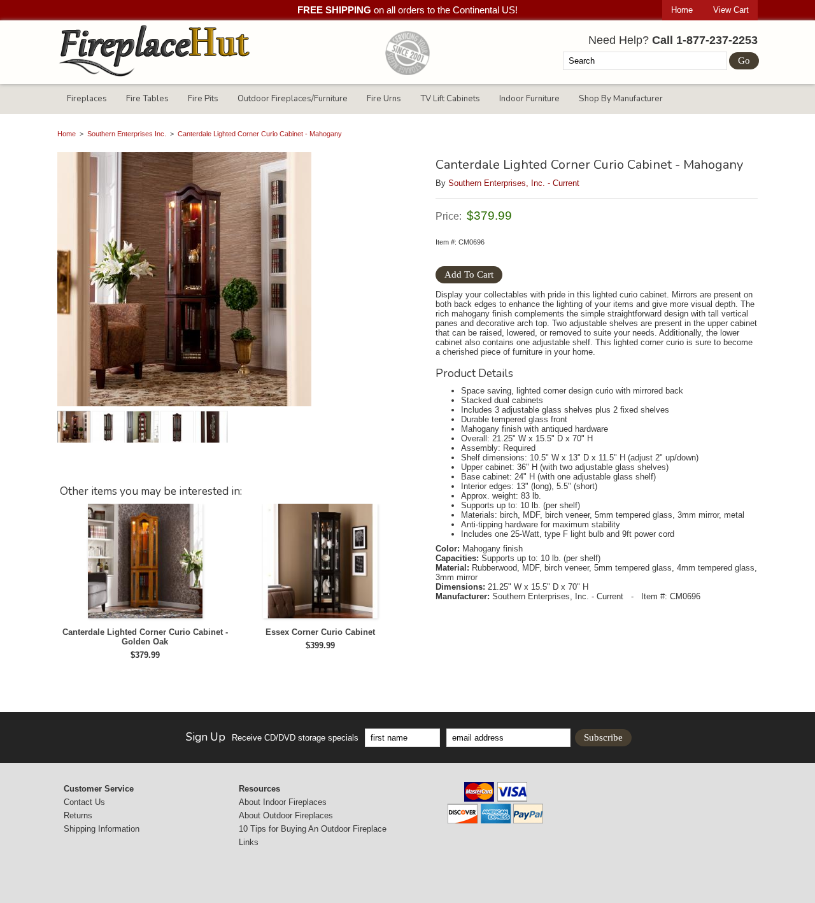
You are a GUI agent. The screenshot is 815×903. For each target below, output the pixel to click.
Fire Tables (147, 98)
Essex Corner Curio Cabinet (320, 632)
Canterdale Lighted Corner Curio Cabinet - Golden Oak (145, 636)
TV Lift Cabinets (450, 98)
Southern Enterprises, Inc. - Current (513, 183)
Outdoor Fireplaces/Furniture (292, 98)
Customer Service (99, 788)
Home (682, 10)
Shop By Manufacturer (621, 98)
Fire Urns (384, 98)
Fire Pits (203, 98)
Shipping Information (101, 829)
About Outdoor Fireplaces (286, 815)
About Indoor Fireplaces (283, 802)
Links (249, 842)
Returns (78, 815)
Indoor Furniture (529, 98)
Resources (259, 788)
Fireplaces (87, 98)
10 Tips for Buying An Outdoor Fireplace (312, 829)
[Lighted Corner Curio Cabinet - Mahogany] (232, 280)
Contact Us (84, 802)
